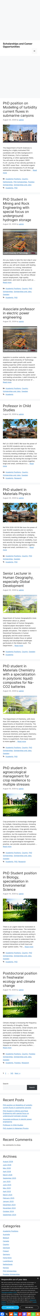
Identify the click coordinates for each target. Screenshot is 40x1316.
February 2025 (8, 1198)
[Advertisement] (20, 20)
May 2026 (7, 1168)
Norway (6, 1268)
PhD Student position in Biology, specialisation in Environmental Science (20, 881)
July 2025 (6, 1181)
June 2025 (7, 1185)
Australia (6, 1234)
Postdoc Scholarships (11, 1274)
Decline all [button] (29, 1307)
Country (25, 179)
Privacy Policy (10, 1304)
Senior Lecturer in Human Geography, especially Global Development (18, 579)
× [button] (38, 1278)
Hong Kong (7, 1258)
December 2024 (9, 1205)
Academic (9, 188)
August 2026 (8, 1162)
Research (18, 478)
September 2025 (9, 1178)
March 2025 (7, 1195)
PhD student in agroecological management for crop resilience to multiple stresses (16, 776)
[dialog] (20, 1296)
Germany (6, 1254)
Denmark (6, 1248)
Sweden (6, 294)
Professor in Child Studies (13, 1125)
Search (5, 1084)
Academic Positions (13, 179)
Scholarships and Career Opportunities (17, 45)
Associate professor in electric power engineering (19, 313)
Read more (7, 282)
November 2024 (9, 1208)
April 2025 (7, 1191)
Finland (6, 1251)
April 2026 (7, 1172)
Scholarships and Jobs (22, 185)
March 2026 (7, 1175)
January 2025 (8, 1201)
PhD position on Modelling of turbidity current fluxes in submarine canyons (20, 109)
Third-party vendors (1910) (9, 1292)
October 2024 (8, 1211)
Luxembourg (8, 1261)
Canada (6, 1241)
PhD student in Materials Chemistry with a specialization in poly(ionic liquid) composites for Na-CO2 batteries (19, 676)
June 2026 (7, 1165)
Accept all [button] (10, 1307)
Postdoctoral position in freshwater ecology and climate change (20, 979)
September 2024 (9, 1215)
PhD (15, 188)
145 (12, 1073)
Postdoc (17, 1063)
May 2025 (7, 1188)
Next (17, 1073)
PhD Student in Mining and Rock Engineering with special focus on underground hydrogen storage (17, 209)
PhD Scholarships (20, 182)
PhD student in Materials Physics (17, 492)
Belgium (6, 1238)
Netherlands (8, 182)
